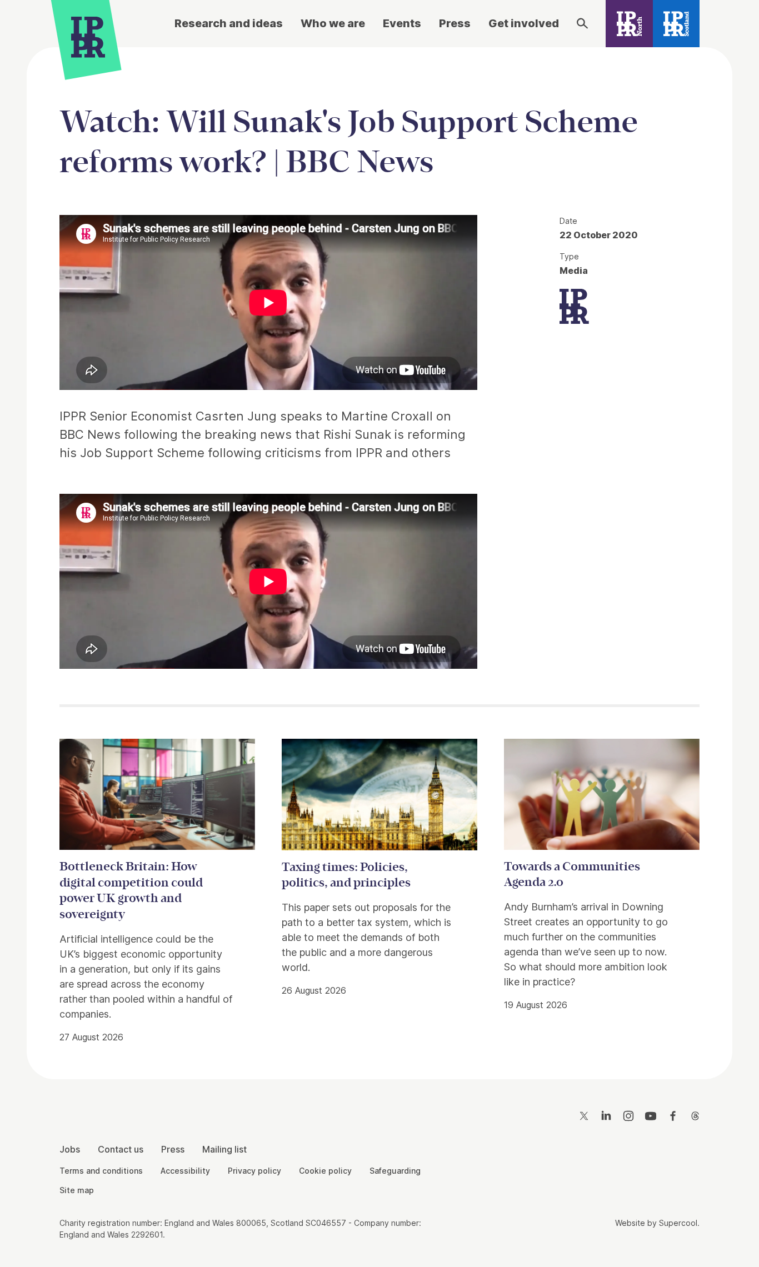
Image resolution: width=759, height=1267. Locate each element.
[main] (379, 554)
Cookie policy (325, 1170)
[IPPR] (88, 37)
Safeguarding (395, 1170)
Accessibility (185, 1170)
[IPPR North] (629, 23)
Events (402, 23)
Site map (76, 1190)
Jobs (69, 1149)
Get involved (523, 23)
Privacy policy (254, 1170)
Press (455, 23)
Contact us (120, 1149)
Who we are (333, 23)
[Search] (582, 23)
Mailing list (224, 1149)
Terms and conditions (101, 1170)
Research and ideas (228, 23)
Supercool (678, 1223)
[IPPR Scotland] (676, 23)
